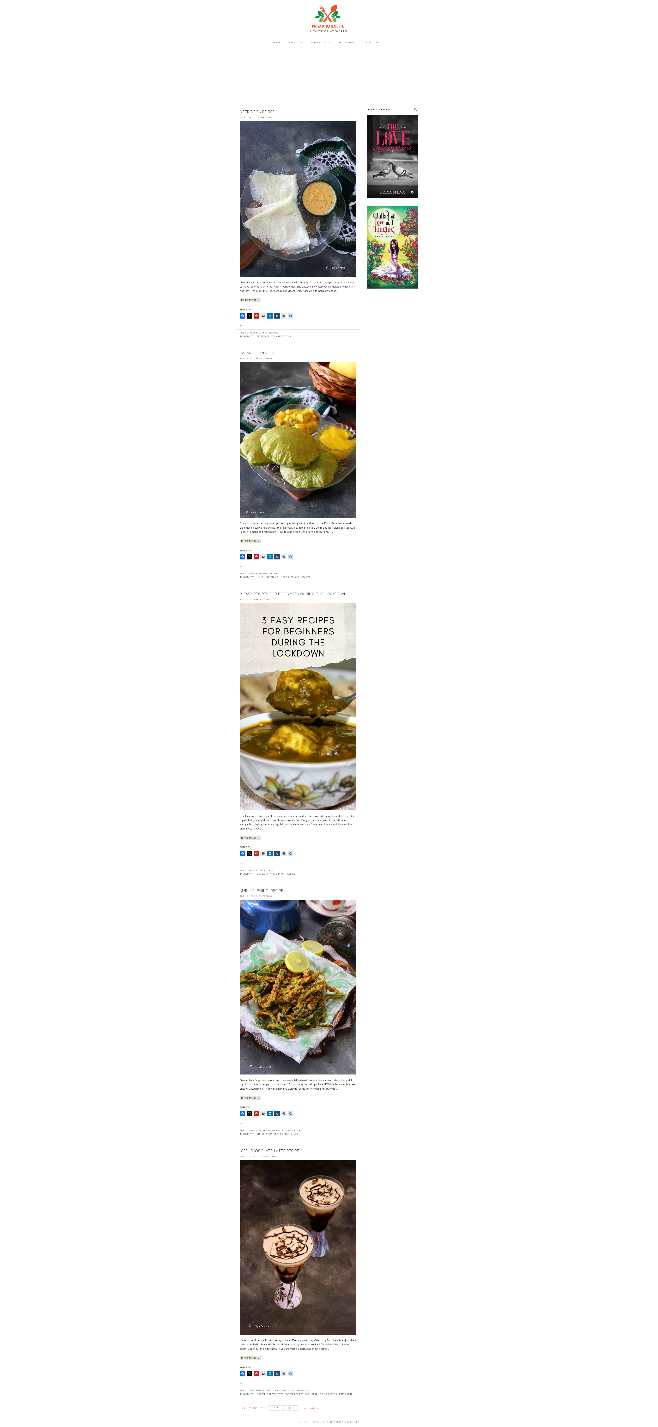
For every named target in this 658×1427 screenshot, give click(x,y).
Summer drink (345, 1394)
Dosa (274, 336)
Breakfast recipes (267, 332)
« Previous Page (254, 1408)
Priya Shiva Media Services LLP (340, 1421)
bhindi (261, 1134)
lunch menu (273, 577)
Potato (270, 874)
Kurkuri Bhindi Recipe (261, 890)
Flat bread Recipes (267, 573)
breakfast (263, 336)
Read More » (250, 300)
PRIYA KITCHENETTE (329, 17)
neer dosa (284, 336)
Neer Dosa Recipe (257, 111)
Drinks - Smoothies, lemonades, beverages (282, 1390)
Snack (294, 1134)
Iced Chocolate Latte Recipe (269, 1150)
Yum (242, 325)
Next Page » (309, 1408)
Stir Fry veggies (292, 1130)
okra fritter (281, 1134)
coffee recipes (294, 1394)
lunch (261, 577)
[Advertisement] (329, 78)
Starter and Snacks (268, 1130)
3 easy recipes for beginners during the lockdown (293, 593)
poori (286, 577)
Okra (269, 1134)
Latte (331, 1394)
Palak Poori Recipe (259, 352)
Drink (323, 1394)
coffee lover (275, 1394)
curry (260, 874)
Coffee (261, 1394)
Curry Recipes (264, 870)
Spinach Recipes (300, 577)
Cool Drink (312, 1394)
